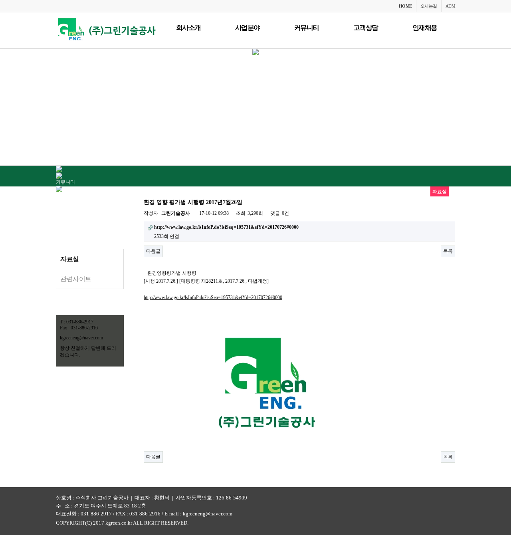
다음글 (153, 251)
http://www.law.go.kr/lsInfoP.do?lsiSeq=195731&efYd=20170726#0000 (213, 297)
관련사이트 (75, 278)
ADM (451, 6)
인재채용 (424, 28)
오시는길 (428, 6)
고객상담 (365, 28)
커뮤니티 (306, 28)
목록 (448, 251)
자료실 (69, 259)
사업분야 (247, 28)
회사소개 (188, 28)
